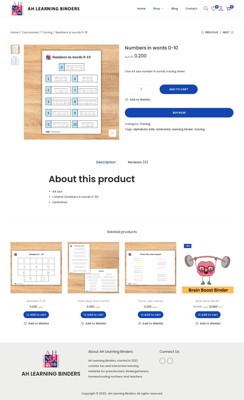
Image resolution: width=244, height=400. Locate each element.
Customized (30, 32)
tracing (199, 129)
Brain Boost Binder (208, 301)
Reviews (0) (138, 162)
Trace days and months (93, 301)
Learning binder (182, 129)
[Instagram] (170, 361)
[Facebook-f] (162, 361)
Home (14, 32)
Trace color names (150, 301)
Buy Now (179, 113)
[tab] (106, 162)
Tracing (47, 32)
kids (152, 129)
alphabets (140, 129)
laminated (163, 129)
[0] (213, 8)
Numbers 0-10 (36, 301)
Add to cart (178, 89)
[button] (137, 99)
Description (106, 162)
